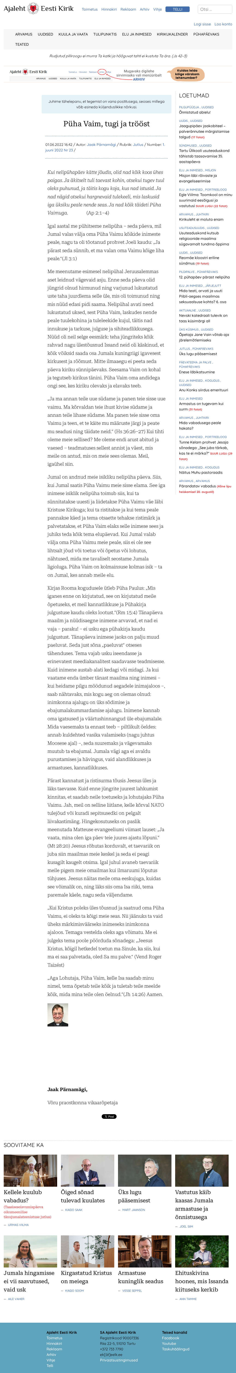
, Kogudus (212, 380)
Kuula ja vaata (73, 34)
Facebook (170, 1338)
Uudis (184, 121)
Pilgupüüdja (189, 107)
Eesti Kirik (57, 8)
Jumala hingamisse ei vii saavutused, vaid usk (29, 1281)
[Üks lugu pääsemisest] (144, 1185)
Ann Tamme (188, 1299)
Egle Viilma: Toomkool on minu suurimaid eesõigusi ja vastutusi (205, 200)
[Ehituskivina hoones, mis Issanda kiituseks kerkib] (202, 1266)
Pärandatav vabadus (198, 486)
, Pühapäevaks (206, 272)
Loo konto (223, 24)
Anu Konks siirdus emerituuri (203, 390)
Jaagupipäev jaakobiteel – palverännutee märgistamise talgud (204, 131)
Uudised (45, 34)
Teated (22, 44)
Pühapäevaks (206, 34)
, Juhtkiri (201, 214)
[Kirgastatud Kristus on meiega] (87, 1266)
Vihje (157, 9)
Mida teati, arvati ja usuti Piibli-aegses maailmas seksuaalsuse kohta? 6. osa (202, 296)
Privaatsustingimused (119, 1360)
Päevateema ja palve (195, 362)
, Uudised (207, 107)
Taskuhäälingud (175, 1349)
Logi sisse (202, 24)
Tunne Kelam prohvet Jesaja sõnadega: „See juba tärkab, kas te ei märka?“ (203, 448)
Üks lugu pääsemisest (198, 353)
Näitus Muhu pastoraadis (201, 472)
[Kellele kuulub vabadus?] (30, 1185)
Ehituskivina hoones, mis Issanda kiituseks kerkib (201, 1281)
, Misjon (210, 170)
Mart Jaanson (133, 1210)
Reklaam (128, 9)
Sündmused (188, 145)
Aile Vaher (16, 1299)
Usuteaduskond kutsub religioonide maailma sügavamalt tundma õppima (204, 238)
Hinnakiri (109, 9)
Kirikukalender (172, 34)
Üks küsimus (189, 329)
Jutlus (138, 144)
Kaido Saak (74, 1210)
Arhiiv (145, 9)
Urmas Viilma (18, 1225)
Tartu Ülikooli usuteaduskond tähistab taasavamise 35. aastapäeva (204, 156)
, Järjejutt (212, 285)
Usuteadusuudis (192, 228)
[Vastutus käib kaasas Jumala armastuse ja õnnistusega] (202, 1185)
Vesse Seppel (132, 1290)
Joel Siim (186, 1226)
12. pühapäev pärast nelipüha (204, 277)
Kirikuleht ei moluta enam (201, 219)
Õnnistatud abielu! (194, 112)
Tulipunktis (105, 34)
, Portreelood (215, 189)
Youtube (169, 1343)
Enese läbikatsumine (197, 372)
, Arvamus (202, 481)
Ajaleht (15, 8)
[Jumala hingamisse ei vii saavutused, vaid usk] (30, 1266)
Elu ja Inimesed (136, 34)
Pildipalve (187, 272)
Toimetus (90, 9)
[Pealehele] (33, 13)
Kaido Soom (74, 1290)
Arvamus (23, 34)
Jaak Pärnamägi (101, 144)
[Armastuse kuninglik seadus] (144, 1266)
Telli (50, 1365)
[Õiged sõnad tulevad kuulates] (87, 1185)
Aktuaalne (188, 310)
